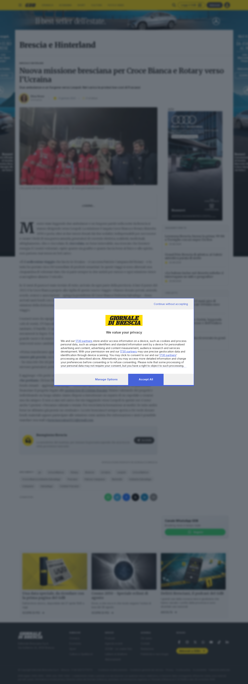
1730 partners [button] (84, 341)
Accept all (146, 379)
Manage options (106, 379)
